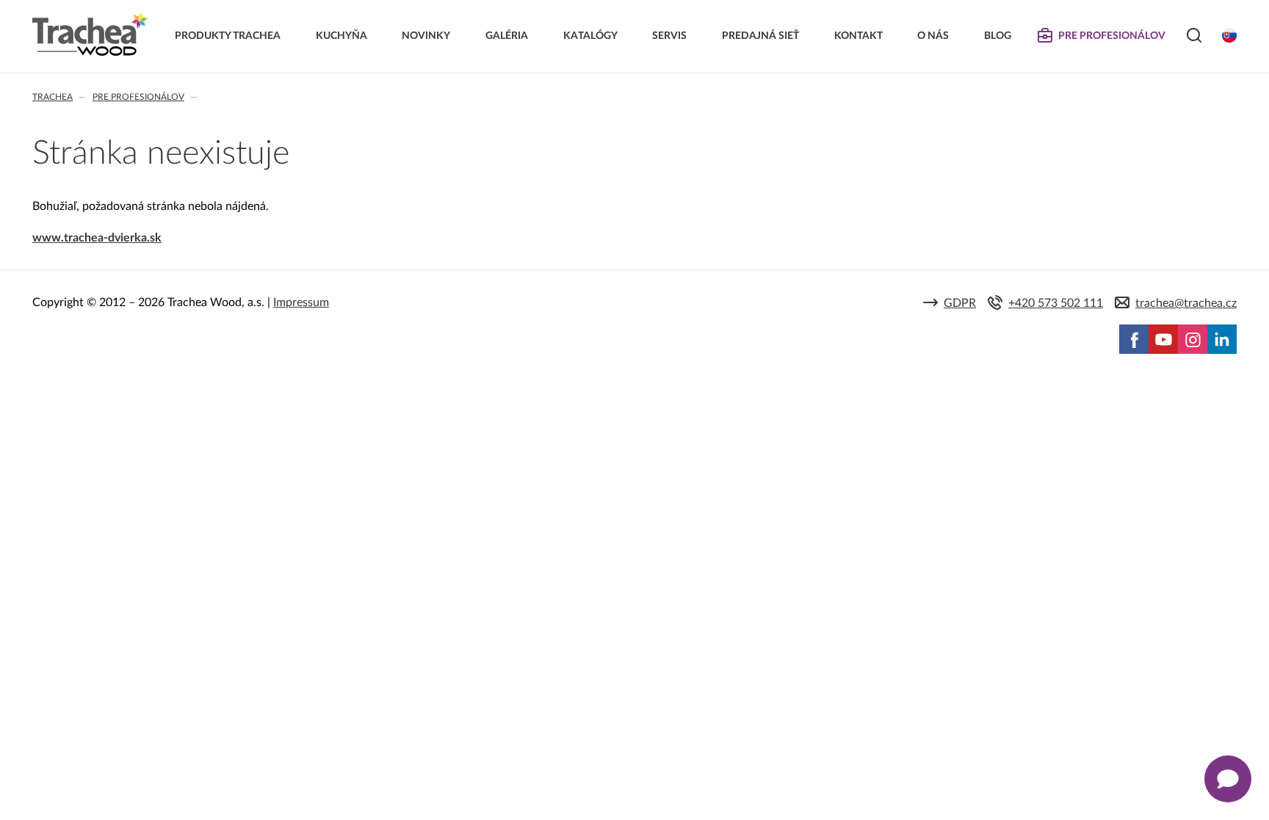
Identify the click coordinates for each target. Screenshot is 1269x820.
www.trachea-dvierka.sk (97, 238)
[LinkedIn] (1222, 339)
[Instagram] (1192, 339)
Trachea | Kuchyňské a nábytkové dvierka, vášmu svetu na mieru (90, 34)
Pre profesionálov (138, 96)
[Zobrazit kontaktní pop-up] (1227, 778)
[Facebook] (1134, 339)
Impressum (301, 302)
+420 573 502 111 (1055, 303)
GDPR (960, 303)
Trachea (52, 96)
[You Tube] (1163, 339)
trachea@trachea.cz (1186, 303)
